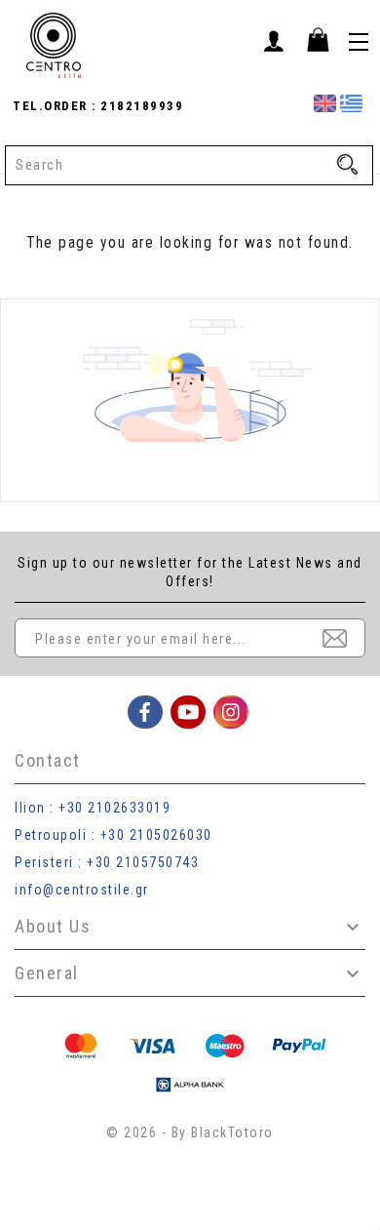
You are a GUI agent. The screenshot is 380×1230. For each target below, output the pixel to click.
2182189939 (140, 106)
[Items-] (317, 39)
